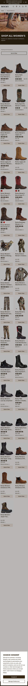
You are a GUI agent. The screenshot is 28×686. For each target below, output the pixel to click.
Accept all (14, 677)
